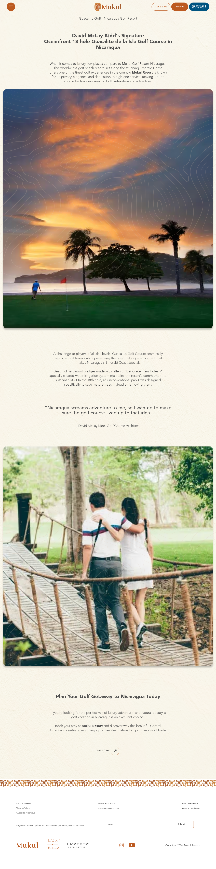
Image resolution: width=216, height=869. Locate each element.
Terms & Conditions (191, 809)
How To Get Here (190, 804)
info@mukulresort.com (108, 809)
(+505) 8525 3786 (106, 804)
